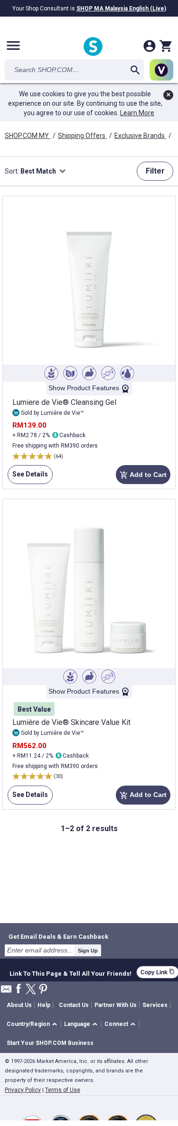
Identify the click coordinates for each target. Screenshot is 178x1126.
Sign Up (88, 950)
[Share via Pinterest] (43, 990)
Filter (155, 170)
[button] (33, 1024)
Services (155, 1005)
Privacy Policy (23, 1090)
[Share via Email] (6, 991)
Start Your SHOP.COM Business (50, 1043)
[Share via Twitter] (31, 990)
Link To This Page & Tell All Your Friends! (70, 972)
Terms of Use (62, 1090)
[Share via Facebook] (18, 989)
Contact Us (74, 1005)
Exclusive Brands (140, 135)
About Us (19, 1005)
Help (43, 1005)
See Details (28, 477)
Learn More (137, 113)
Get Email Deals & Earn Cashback (58, 936)
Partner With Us (115, 1005)
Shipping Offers (82, 135)
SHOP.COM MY (27, 135)
